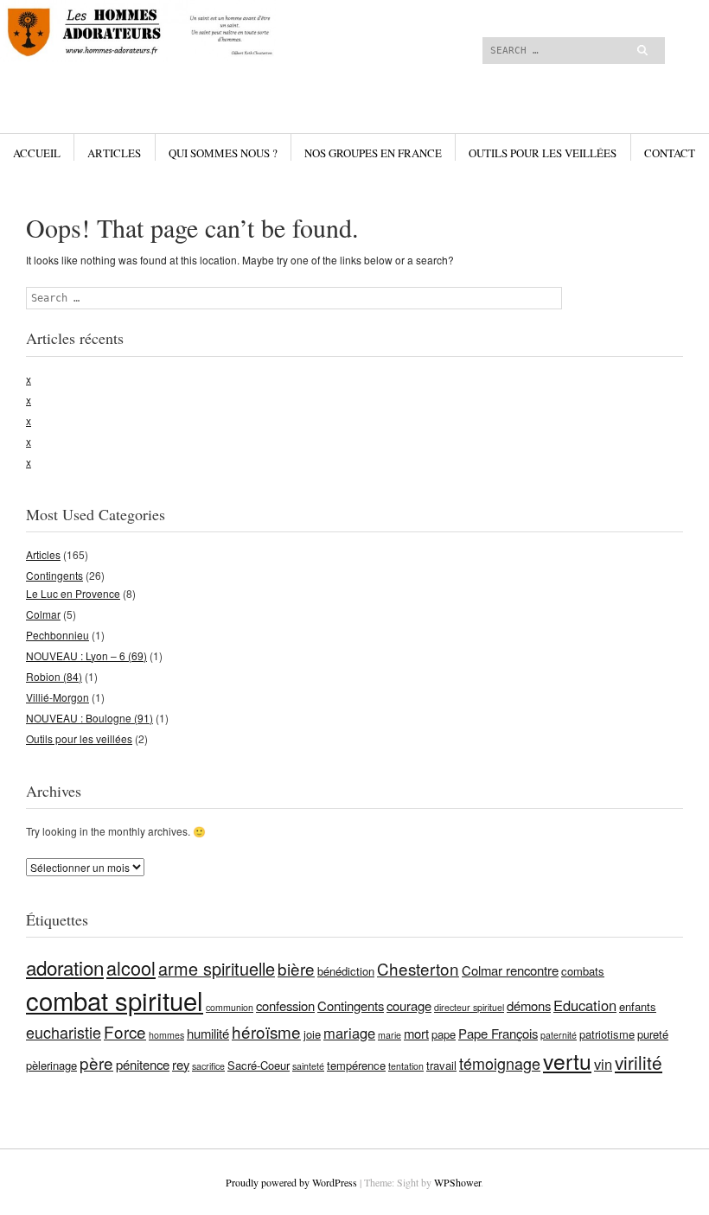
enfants (637, 1006)
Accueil (37, 153)
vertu (567, 1061)
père (96, 1062)
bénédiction (345, 971)
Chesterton (418, 968)
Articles (114, 153)
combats (582, 971)
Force (125, 1031)
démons (529, 1005)
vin (603, 1063)
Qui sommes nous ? (223, 153)
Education (584, 1005)
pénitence (142, 1064)
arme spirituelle (216, 968)
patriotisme (607, 1034)
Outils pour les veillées (542, 153)
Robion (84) (54, 676)
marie (389, 1034)
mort (416, 1033)
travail (441, 1065)
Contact (669, 153)
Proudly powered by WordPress (291, 1182)
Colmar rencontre (510, 970)
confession (285, 1005)
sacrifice (208, 1065)
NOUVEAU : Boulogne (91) (89, 717)
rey (180, 1064)
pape (443, 1034)
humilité (208, 1033)
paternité (558, 1034)
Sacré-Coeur (258, 1065)
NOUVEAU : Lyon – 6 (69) (86, 655)
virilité (638, 1062)
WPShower (457, 1182)
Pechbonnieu (57, 634)
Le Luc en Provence (73, 593)
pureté (652, 1034)
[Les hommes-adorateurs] (244, 65)
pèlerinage (51, 1065)
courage (408, 1005)
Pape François (498, 1033)
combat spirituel (114, 1000)
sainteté (308, 1065)
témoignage (499, 1063)
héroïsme (266, 1031)
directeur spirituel (469, 1007)
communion (229, 1007)
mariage (349, 1032)
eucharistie (63, 1032)
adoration (65, 967)
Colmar (43, 614)
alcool (131, 967)
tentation (406, 1065)
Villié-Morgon (57, 697)
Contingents (54, 575)
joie (312, 1034)
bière (296, 968)
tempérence (356, 1065)
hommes (166, 1034)
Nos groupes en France (373, 153)
